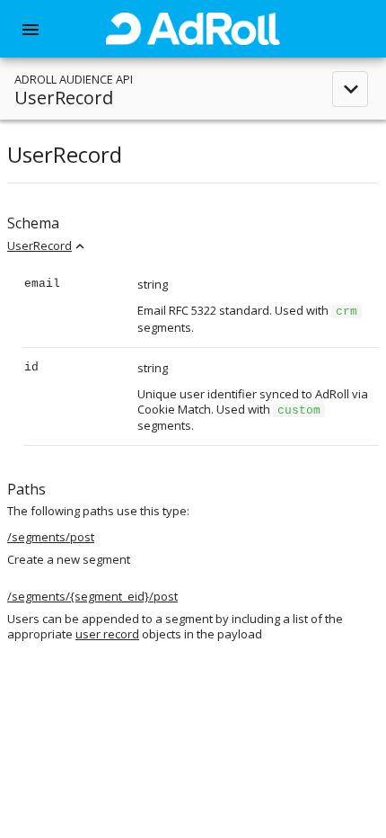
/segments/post (50, 537)
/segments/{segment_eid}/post (92, 596)
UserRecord (39, 245)
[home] (193, 29)
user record (107, 634)
